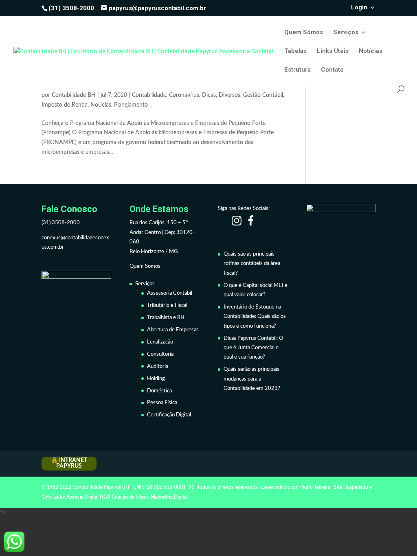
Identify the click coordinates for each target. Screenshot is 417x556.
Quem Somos (303, 32)
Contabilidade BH (74, 95)
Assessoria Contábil (169, 293)
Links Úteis (333, 51)
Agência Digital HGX (88, 497)
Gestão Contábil (263, 95)
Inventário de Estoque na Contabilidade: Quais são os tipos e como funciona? (255, 316)
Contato (332, 70)
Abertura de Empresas (173, 330)
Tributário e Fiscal (167, 305)
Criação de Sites (129, 497)
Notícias (370, 51)
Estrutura (297, 70)
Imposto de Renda (65, 105)
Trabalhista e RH (165, 317)
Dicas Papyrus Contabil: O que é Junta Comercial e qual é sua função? (253, 348)
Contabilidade (149, 95)
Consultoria (160, 354)
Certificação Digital (169, 415)
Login (359, 7)
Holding (156, 378)
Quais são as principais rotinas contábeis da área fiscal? (252, 264)
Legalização (160, 342)
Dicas (209, 95)
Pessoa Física (162, 402)
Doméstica (159, 391)
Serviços (345, 32)
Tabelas (295, 51)
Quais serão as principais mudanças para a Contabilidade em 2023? (252, 379)
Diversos (229, 95)
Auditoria (157, 366)
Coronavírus (184, 95)
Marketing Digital (169, 497)
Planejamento (131, 105)
